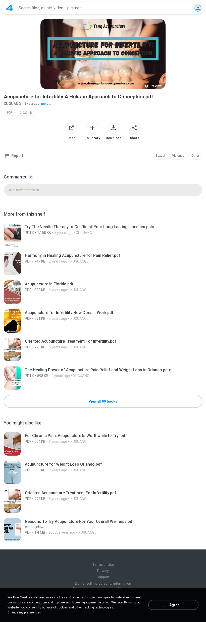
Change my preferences (24, 612)
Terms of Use (103, 565)
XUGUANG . (13, 104)
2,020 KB (26, 112)
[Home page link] (9, 8)
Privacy (103, 571)
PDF (9, 112)
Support (103, 577)
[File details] (103, 235)
